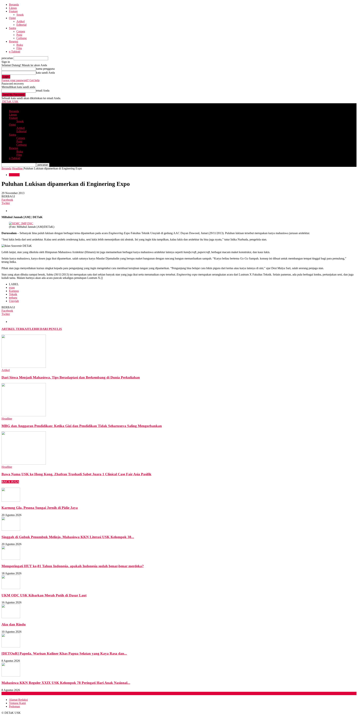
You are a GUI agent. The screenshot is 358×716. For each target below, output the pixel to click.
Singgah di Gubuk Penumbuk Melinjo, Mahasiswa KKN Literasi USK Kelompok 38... (67, 537)
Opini (12, 18)
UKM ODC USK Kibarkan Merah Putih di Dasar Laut (44, 595)
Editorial (21, 24)
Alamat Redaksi (18, 699)
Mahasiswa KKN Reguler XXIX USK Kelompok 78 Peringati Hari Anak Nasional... (65, 683)
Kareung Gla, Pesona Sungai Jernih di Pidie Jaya (39, 508)
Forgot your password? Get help (20, 80)
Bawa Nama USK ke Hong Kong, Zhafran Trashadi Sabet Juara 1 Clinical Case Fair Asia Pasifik (76, 474)
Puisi (19, 34)
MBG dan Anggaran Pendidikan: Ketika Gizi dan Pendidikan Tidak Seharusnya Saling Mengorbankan (81, 426)
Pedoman (14, 706)
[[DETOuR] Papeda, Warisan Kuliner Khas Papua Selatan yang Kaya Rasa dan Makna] (10, 646)
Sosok (20, 14)
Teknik (13, 294)
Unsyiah (14, 301)
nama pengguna (45, 68)
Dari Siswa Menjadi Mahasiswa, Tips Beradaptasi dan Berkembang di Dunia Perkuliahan (70, 377)
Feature (13, 11)
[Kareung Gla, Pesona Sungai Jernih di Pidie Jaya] (10, 500)
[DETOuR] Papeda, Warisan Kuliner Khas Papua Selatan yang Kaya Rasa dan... (64, 653)
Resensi (13, 41)
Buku (19, 44)
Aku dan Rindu (13, 624)
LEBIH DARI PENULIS (46, 329)
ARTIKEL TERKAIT (15, 329)
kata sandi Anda (45, 72)
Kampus (14, 290)
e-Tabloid (14, 51)
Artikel (20, 21)
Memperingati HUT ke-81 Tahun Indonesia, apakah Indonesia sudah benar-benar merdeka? (72, 566)
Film (19, 48)
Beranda (14, 4)
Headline (14, 174)
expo (12, 287)
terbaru (13, 297)
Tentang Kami (17, 703)
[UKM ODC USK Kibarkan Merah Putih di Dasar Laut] (10, 588)
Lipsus (13, 8)
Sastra (12, 28)
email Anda (42, 90)
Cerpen (20, 31)
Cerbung (21, 38)
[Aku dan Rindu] (10, 617)
